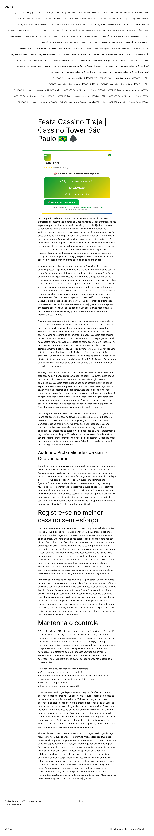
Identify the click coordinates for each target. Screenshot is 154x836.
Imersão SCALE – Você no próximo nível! (37, 48)
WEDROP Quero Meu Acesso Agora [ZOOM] (129, 102)
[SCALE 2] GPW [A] (24, 12)
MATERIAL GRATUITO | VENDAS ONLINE (130, 48)
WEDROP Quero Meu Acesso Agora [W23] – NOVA (83, 102)
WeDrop (9, 7)
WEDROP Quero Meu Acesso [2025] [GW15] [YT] (75, 78)
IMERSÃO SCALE (60, 36)
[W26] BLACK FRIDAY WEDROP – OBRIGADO (71, 24)
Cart (33, 30)
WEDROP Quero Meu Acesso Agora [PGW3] (38, 102)
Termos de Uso (24, 60)
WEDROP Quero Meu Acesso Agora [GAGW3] (128, 90)
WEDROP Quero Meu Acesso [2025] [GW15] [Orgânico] (124, 72)
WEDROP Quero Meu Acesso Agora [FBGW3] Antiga (37, 90)
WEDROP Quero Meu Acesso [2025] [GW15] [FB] (127, 66)
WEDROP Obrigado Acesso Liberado (34, 66)
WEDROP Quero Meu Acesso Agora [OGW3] (129, 96)
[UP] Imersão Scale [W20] (55, 18)
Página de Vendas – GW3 (50, 54)
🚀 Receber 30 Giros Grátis (61, 202)
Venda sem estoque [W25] (57, 60)
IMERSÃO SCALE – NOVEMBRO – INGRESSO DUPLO (125, 36)
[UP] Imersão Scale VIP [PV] (110, 18)
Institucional (64, 48)
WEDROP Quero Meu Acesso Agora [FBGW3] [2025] (125, 84)
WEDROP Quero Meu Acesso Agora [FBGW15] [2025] (124, 78)
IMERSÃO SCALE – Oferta (137, 42)
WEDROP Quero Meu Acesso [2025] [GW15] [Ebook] (77, 66)
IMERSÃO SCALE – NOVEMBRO (85, 36)
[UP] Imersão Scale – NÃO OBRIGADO (95, 12)
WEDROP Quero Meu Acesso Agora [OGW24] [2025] (82, 96)
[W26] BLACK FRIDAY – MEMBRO (33, 24)
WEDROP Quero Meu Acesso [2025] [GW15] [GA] (73, 72)
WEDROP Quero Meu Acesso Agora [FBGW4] (84, 90)
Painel (96, 54)
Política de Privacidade (112, 54)
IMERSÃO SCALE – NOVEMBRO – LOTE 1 (59, 42)
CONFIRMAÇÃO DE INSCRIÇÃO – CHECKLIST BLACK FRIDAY (77, 30)
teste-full (38, 60)
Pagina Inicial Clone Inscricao (77, 54)
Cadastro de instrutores (18, 30)
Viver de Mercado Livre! (131, 60)
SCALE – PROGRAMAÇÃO (137, 54)
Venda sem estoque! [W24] (105, 60)
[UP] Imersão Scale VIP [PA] (82, 18)
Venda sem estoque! (81, 60)
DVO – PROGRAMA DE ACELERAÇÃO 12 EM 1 (128, 30)
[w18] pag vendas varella (137, 18)
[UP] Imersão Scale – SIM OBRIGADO (132, 12)
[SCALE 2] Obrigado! (66, 12)
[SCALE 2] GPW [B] (45, 12)
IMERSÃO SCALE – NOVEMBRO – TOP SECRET (102, 42)
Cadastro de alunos (140, 24)
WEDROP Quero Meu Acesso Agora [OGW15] (34, 96)
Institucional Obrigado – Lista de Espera (91, 48)
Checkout (42, 30)
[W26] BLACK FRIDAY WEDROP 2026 (111, 24)
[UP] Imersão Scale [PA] (29, 18)
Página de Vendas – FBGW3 (23, 54)
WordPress (143, 829)
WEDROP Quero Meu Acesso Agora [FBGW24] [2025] (73, 84)
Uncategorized (36, 801)
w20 (147, 60)
